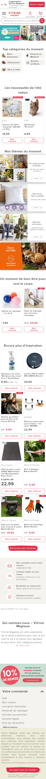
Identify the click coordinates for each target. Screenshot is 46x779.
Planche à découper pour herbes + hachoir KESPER (34, 423)
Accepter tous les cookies (23, 770)
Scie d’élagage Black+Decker (31, 470)
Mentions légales (14, 775)
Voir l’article (12, 140)
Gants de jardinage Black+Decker (33, 525)
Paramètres (12, 777)
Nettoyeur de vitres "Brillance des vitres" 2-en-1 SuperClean (11, 376)
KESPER (28, 417)
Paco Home (7, 465)
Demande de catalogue (15, 710)
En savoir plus (23, 645)
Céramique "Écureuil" (29, 125)
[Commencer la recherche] (42, 20)
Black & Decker (31, 465)
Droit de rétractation (13, 722)
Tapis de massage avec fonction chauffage (33, 313)
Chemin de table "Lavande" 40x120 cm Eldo (11, 127)
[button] (23, 691)
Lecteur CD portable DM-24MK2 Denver (34, 375)
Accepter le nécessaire (30, 775)
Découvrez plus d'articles (23, 548)
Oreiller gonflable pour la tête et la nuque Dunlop (10, 419)
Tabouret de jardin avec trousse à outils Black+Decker (11, 526)
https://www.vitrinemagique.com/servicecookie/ (23, 762)
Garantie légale (10, 718)
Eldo (26, 120)
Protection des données (26, 777)
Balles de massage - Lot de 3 (11, 312)
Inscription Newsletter (14, 706)
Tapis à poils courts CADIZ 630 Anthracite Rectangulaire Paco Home (10, 472)
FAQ (4, 698)
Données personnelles (14, 714)
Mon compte (9, 702)
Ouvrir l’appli (37, 4)
